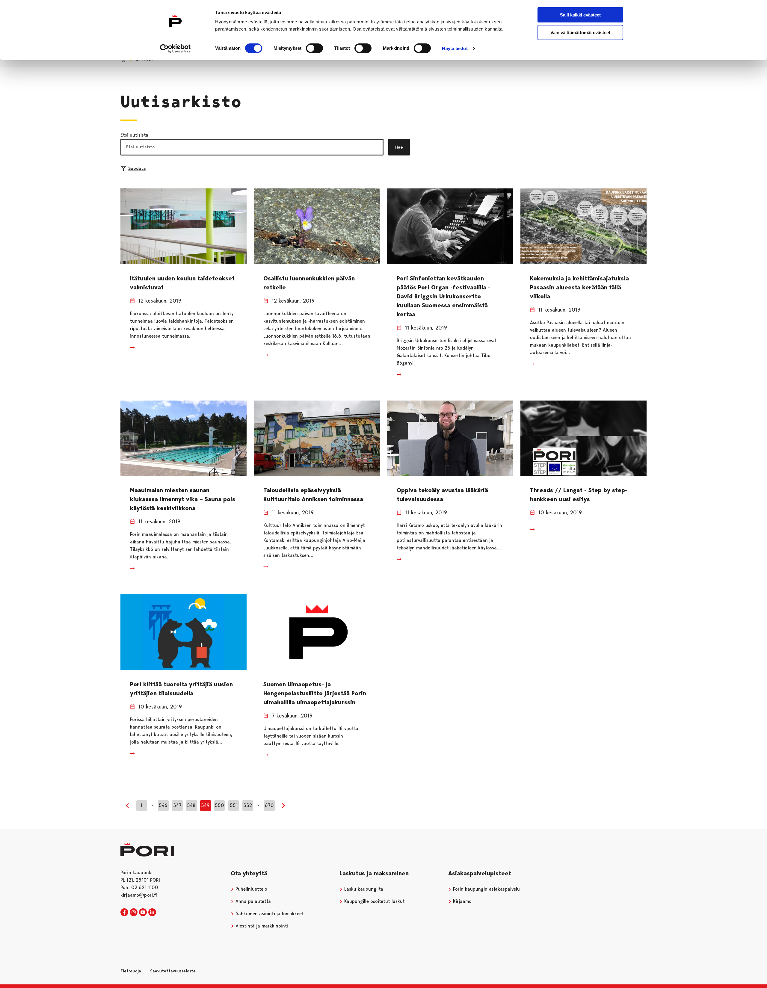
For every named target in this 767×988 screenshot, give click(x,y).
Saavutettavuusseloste (173, 971)
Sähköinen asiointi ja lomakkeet (269, 913)
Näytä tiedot (454, 48)
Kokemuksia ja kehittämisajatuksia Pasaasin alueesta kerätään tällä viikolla (579, 287)
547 (177, 805)
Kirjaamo (462, 901)
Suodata (137, 168)
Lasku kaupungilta (363, 889)
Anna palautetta (252, 901)
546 (163, 805)
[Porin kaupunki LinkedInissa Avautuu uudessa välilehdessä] (152, 912)
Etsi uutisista (134, 135)
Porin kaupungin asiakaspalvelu (486, 889)
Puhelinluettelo (250, 889)
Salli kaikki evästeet (580, 14)
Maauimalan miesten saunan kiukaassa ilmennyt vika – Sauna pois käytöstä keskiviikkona (182, 499)
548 (191, 805)
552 (247, 805)
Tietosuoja (130, 971)
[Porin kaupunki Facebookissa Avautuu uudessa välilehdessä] (124, 912)
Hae (399, 147)
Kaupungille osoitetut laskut (374, 901)
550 (219, 805)
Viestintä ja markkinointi (261, 926)
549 (205, 805)
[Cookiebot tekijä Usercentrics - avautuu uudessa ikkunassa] (175, 48)
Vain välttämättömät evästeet (580, 32)
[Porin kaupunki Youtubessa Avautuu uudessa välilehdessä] (143, 912)
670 (269, 805)
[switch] (314, 48)
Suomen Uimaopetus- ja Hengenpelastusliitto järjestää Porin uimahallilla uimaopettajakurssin (314, 693)
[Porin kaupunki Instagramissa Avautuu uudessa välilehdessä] (134, 912)
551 (234, 805)
